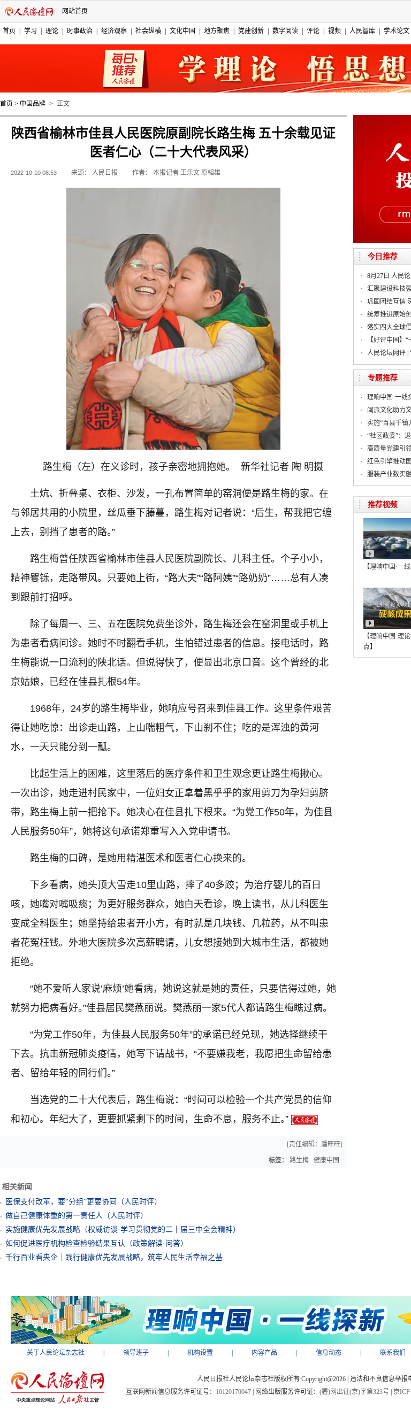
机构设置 (200, 1353)
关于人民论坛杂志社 (56, 1353)
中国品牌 (32, 103)
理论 (51, 31)
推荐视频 (383, 504)
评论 (313, 31)
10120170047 (233, 1392)
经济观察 (114, 31)
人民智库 (362, 31)
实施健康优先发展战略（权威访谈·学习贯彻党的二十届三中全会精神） (122, 1230)
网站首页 (75, 11)
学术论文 (396, 31)
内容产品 (264, 1353)
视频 (334, 31)
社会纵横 (148, 31)
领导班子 (136, 1353)
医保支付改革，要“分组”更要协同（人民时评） (83, 1202)
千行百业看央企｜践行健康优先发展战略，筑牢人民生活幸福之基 (114, 1257)
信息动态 (328, 1353)
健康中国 (326, 1160)
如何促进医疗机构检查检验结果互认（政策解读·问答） (96, 1243)
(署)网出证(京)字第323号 (354, 1392)
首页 (9, 31)
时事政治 (80, 31)
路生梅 (299, 1160)
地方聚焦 (217, 31)
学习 (30, 31)
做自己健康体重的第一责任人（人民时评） (76, 1216)
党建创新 (251, 31)
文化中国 (182, 31)
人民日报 (105, 172)
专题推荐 (383, 378)
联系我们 (393, 1353)
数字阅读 (285, 31)
